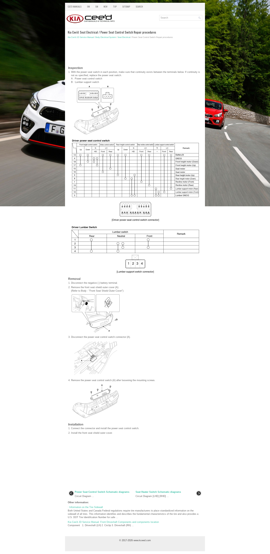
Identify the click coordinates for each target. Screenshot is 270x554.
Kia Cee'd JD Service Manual (81, 37)
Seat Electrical (124, 37)
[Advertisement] (135, 53)
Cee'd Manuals (75, 6)
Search (139, 6)
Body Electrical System (105, 37)
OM (88, 6)
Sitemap (126, 6)
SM (96, 6)
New (105, 6)
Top (115, 6)
